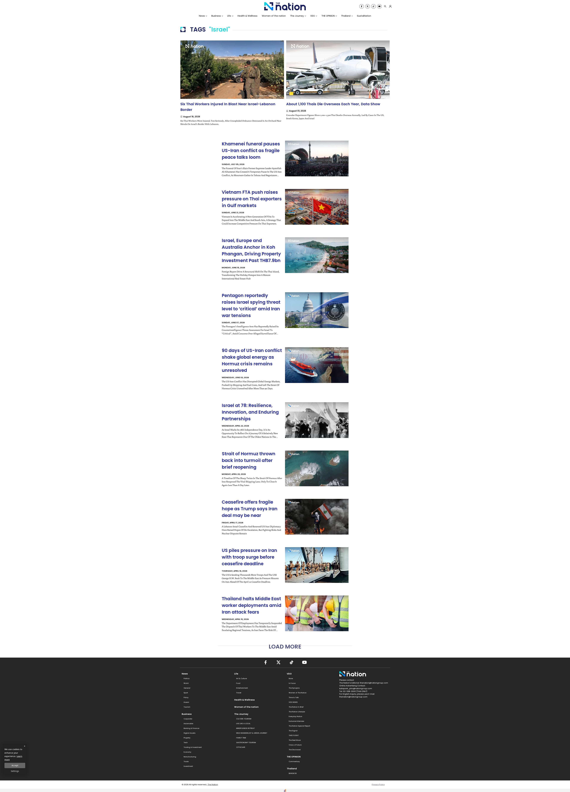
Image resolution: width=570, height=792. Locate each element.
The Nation (213, 784)
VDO (312, 15)
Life (229, 15)
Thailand (345, 15)
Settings (15, 771)
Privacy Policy (378, 784)
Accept (15, 765)
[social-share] (361, 6)
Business (216, 15)
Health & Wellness (247, 15)
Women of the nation (274, 15)
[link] (232, 85)
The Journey (297, 15)
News (202, 15)
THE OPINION (328, 15)
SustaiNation (364, 15)
